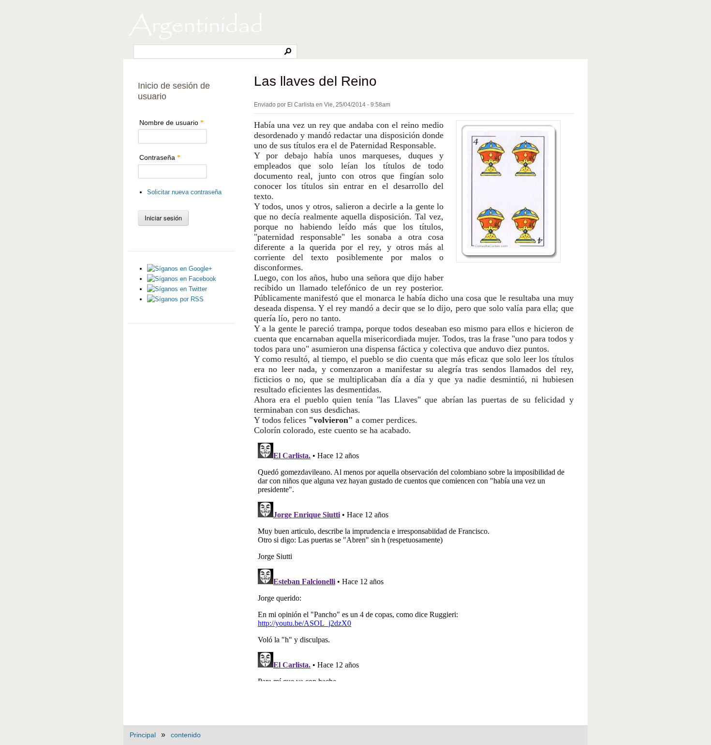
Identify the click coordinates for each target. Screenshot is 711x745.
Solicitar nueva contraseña (184, 192)
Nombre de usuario (171, 122)
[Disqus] (414, 560)
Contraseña (159, 157)
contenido (186, 735)
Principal (143, 735)
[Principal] (195, 39)
